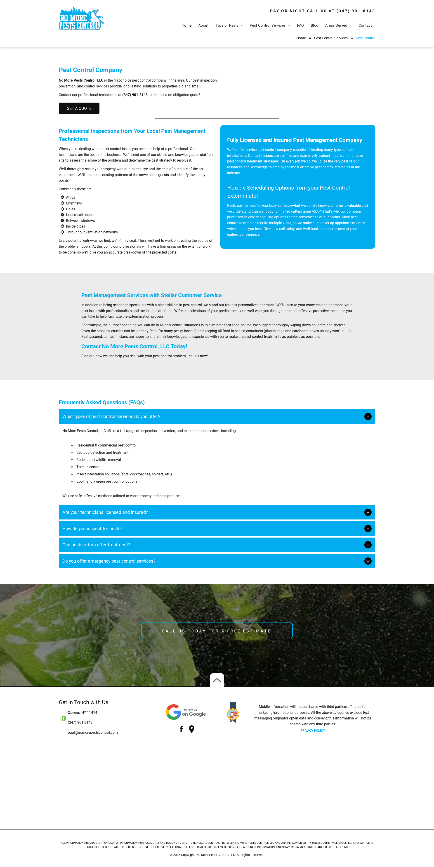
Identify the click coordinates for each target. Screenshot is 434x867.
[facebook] (181, 729)
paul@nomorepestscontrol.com (93, 732)
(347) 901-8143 (356, 11)
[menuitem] (186, 26)
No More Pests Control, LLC (81, 80)
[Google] (191, 729)
